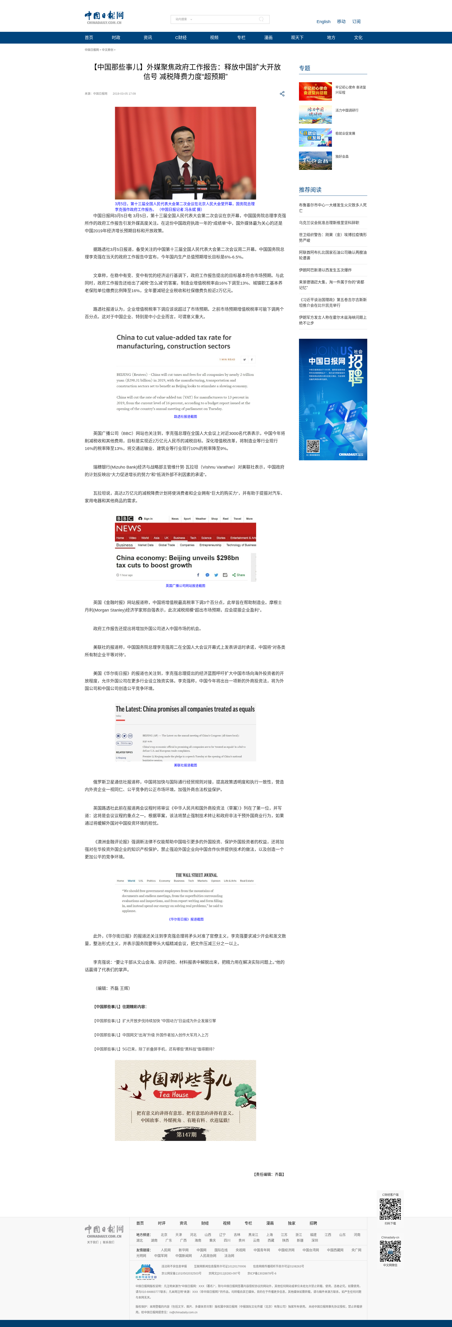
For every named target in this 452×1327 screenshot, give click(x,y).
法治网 (229, 1256)
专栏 (241, 37)
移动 (341, 21)
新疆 (300, 1240)
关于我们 (92, 1242)
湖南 (154, 1240)
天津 (178, 1235)
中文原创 (107, 50)
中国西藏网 (335, 1250)
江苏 (284, 1235)
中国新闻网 (183, 1256)
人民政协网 (208, 1256)
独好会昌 (342, 156)
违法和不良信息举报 (174, 1266)
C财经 (181, 37)
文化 (358, 37)
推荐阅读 (310, 190)
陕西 (285, 1240)
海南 (198, 1240)
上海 (269, 1235)
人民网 (166, 1250)
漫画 (268, 37)
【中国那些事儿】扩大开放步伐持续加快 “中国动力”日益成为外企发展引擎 (154, 1021)
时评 (161, 1223)
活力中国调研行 (347, 110)
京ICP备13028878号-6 (261, 1273)
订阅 (356, 21)
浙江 (298, 1235)
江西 (328, 1235)
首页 (89, 37)
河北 (193, 1235)
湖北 (139, 1240)
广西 (183, 1240)
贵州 (241, 1240)
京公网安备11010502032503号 (181, 1273)
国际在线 (221, 1250)
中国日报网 (92, 50)
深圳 (314, 1240)
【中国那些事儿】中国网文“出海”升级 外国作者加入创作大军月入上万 (150, 1035)
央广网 (356, 1250)
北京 (164, 1235)
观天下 (297, 37)
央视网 (241, 1250)
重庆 (212, 1240)
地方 (331, 37)
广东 (168, 1240)
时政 (116, 37)
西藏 (271, 1240)
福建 (313, 1235)
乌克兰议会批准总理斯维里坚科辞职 (329, 223)
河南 (357, 1235)
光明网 (141, 1256)
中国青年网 (262, 1250)
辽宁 (222, 1235)
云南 (256, 1240)
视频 (214, 37)
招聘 (313, 1223)
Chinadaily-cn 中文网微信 (390, 1251)
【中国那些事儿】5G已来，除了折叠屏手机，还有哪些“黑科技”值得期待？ (154, 1049)
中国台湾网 (311, 1250)
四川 (227, 1240)
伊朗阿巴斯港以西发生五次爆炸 (325, 270)
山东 (342, 1235)
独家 (291, 1223)
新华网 (184, 1250)
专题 (304, 68)
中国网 (201, 1250)
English (324, 21)
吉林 (237, 1235)
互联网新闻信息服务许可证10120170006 (220, 1266)
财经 (205, 1223)
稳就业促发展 (345, 133)
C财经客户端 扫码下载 (390, 1209)
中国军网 (160, 1256)
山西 (208, 1235)
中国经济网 (286, 1250)
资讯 (148, 37)
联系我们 (108, 1242)
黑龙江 (253, 1235)
